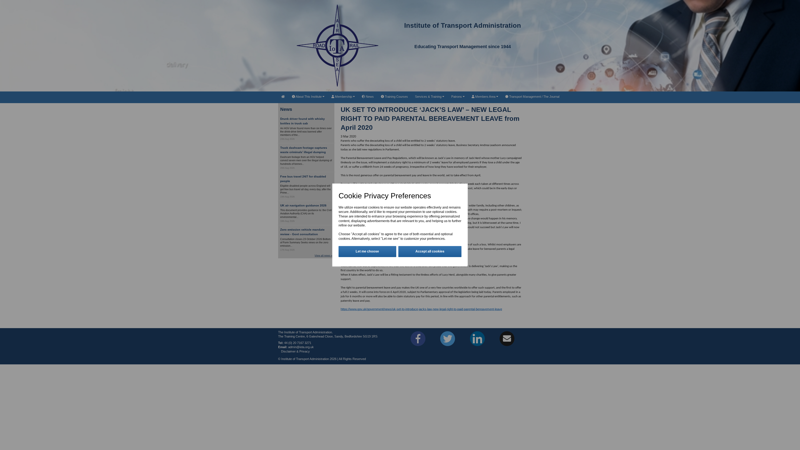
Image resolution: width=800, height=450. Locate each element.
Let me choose (367, 251)
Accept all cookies (429, 251)
